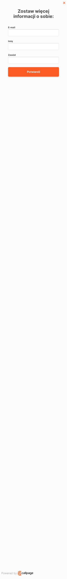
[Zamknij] (64, 3)
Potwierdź (33, 71)
